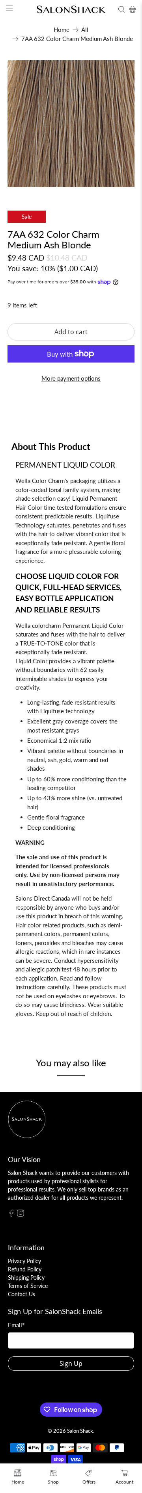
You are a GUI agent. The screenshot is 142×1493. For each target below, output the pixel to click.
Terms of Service (28, 1285)
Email (16, 1324)
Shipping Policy (26, 1277)
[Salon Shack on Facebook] (11, 1214)
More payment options (71, 378)
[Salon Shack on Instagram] (20, 1214)
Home (61, 30)
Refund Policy (24, 1269)
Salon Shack (80, 1431)
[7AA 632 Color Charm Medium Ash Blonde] (71, 123)
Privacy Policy (24, 1261)
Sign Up (71, 1363)
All (84, 30)
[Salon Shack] (71, 9)
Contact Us (21, 1294)
